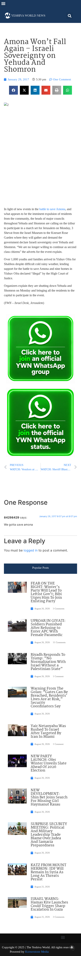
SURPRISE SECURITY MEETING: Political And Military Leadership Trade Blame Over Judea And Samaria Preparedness (49, 834)
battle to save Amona (52, 209)
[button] (3, 3)
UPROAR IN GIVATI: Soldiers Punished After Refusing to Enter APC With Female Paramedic (48, 628)
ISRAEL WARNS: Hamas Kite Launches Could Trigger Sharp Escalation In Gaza (49, 904)
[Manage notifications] (72, 947)
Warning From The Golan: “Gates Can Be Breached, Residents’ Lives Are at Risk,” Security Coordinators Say (49, 697)
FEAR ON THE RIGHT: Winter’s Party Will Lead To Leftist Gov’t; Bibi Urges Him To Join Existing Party (46, 592)
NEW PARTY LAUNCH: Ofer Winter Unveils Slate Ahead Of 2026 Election (48, 763)
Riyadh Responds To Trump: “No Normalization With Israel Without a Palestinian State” (48, 662)
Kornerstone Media (37, 951)
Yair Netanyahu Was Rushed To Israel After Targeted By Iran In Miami (48, 731)
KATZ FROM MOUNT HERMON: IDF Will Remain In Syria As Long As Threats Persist (48, 872)
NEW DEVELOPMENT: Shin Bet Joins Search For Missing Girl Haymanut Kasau (49, 797)
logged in (31, 550)
